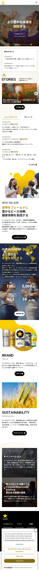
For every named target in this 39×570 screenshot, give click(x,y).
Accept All (19, 561)
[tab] (10, 117)
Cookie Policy (19, 544)
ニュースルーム (31, 527)
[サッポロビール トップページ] (3, 2)
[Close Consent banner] (35, 530)
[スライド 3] (26, 44)
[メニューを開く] (36, 2)
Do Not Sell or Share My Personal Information (19, 550)
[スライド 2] (18, 44)
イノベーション (19, 527)
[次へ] (36, 94)
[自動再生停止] (31, 44)
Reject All (19, 556)
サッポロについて (8, 524)
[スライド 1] (10, 44)
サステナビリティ (8, 527)
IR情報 (31, 524)
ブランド (19, 524)
